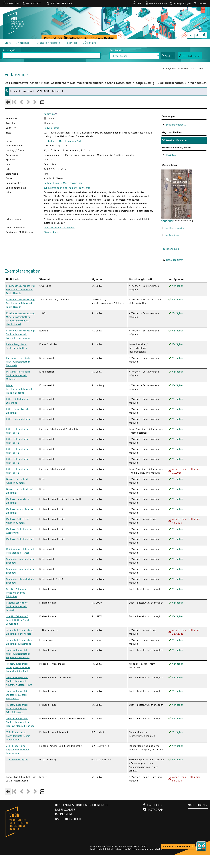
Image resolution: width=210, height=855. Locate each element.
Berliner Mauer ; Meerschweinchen (63, 182)
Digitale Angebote (48, 42)
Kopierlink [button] (49, 113)
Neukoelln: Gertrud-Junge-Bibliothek (17, 480)
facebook (154, 805)
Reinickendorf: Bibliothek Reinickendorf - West (20, 550)
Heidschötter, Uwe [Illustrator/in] (62, 140)
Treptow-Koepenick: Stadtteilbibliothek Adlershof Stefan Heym (19, 681)
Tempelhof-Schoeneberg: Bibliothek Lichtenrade (20, 641)
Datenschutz (65, 810)
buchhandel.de (171, 248)
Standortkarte (51, 232)
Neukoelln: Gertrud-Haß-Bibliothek (20, 490)
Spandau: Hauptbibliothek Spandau (21, 560)
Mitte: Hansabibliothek (19, 419)
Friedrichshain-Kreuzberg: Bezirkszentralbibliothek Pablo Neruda (20, 289)
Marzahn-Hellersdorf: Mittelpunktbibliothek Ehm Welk (18, 361)
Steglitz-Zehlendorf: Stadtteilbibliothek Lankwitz (17, 606)
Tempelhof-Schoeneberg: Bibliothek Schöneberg (20, 631)
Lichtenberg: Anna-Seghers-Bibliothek (16, 346)
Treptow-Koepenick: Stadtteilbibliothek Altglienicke (17, 695)
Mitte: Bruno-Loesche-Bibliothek (18, 410)
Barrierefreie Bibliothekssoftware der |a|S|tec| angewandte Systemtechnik (127, 849)
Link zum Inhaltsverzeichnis (59, 227)
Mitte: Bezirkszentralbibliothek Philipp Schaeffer (19, 389)
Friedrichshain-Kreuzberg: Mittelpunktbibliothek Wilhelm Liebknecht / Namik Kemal (20, 319)
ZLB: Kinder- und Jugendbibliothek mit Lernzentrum (18, 736)
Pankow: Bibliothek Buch (20, 538)
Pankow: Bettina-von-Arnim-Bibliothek (18, 520)
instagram (155, 810)
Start (7, 42)
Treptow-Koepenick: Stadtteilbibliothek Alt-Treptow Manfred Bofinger (20, 722)
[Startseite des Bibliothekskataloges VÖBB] (26, 822)
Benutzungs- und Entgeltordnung (82, 805)
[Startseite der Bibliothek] (15, 23)
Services (72, 42)
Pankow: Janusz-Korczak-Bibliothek (20, 510)
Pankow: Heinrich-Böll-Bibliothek (19, 500)
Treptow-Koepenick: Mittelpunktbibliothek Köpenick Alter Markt (18, 653)
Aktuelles (24, 42)
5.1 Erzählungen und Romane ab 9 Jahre (67, 187)
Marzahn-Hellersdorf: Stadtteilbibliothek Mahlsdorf (18, 375)
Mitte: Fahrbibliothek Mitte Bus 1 (18, 430)
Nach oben (196, 805)
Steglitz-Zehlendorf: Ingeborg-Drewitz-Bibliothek (17, 592)
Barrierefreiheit (68, 819)
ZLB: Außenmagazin (17, 759)
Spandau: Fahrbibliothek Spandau (20, 580)
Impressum (63, 814)
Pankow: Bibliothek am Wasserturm (19, 530)
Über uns (91, 42)
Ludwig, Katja (51, 127)
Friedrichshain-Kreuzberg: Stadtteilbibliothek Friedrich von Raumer (20, 334)
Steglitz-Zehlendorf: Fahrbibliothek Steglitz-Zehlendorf (19, 620)
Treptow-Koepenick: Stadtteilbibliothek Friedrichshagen (17, 708)
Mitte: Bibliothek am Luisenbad (17, 400)
